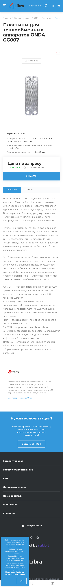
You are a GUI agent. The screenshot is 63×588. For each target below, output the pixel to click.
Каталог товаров (13, 461)
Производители (12, 496)
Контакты (9, 513)
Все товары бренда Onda (20, 398)
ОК (21, 580)
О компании (10, 504)
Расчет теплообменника (18, 469)
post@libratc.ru (34, 525)
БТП (5, 478)
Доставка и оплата (14, 487)
